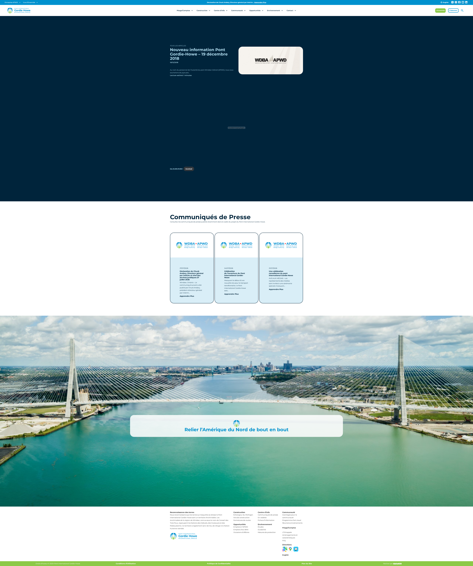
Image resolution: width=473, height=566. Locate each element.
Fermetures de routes (242, 520)
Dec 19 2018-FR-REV (176, 169)
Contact (290, 10)
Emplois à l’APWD (240, 527)
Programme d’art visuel (291, 520)
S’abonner (453, 10)
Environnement (273, 10)
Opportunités (255, 10)
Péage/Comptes (183, 10)
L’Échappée (287, 532)
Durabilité (262, 530)
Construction (202, 10)
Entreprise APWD (11, 2)
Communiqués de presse (268, 515)
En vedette (262, 517)
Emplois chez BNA (240, 530)
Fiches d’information (266, 520)
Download (189, 169)
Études (260, 527)
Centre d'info (219, 10)
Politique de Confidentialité (218, 564)
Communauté (237, 10)
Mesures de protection (267, 532)
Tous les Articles (178, 46)
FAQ (284, 541)
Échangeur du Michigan (243, 515)
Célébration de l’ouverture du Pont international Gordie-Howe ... (236, 2)
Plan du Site (307, 564)
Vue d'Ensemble (29, 2)
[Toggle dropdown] (20, 2)
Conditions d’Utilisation (126, 564)
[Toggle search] (462, 10)
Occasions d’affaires (241, 532)
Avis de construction (241, 517)
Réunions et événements (292, 523)
